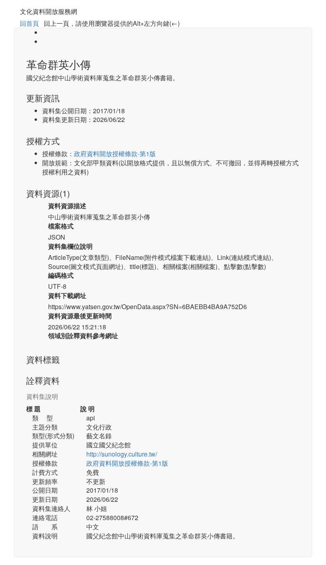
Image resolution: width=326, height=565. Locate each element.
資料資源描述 (67, 205)
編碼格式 (61, 275)
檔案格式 (61, 226)
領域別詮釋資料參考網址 (83, 335)
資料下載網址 (67, 295)
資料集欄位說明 (70, 246)
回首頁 (29, 23)
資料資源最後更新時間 (80, 316)
